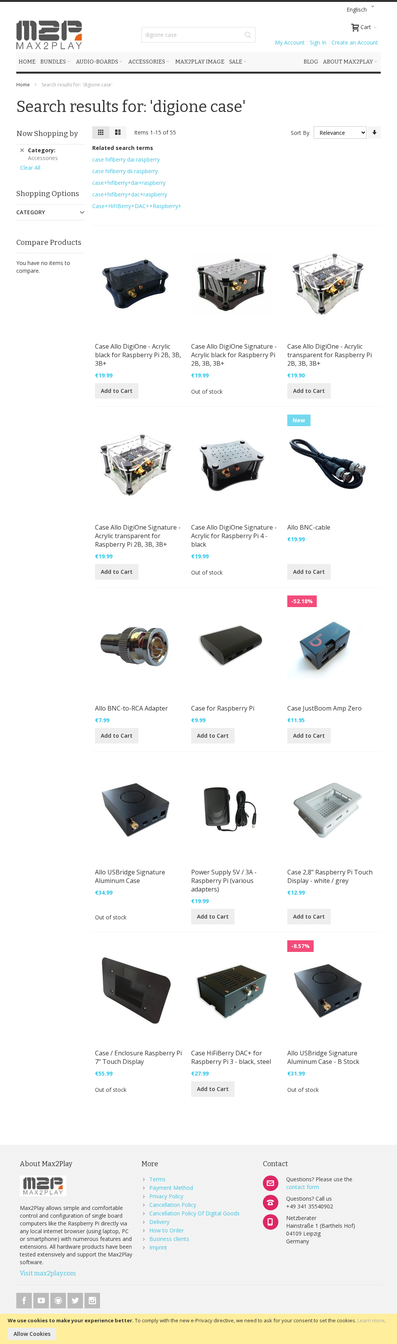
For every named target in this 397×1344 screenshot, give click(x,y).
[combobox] (198, 35)
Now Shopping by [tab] (47, 133)
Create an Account (354, 42)
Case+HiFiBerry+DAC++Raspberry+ (136, 206)
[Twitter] (76, 1299)
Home (23, 84)
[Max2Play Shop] (49, 35)
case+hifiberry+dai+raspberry (129, 182)
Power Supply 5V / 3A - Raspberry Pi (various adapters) (224, 880)
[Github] (58, 1299)
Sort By (300, 132)
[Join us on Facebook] (24, 1299)
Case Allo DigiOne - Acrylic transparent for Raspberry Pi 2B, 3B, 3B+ (329, 355)
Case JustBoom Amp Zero (324, 708)
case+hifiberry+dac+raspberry (129, 194)
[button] (362, 9)
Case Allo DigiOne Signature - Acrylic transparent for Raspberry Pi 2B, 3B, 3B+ (138, 536)
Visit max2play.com (48, 1273)
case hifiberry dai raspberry (126, 159)
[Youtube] (41, 1299)
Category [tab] (30, 212)
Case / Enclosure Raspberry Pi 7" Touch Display (138, 1057)
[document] (198, 1329)
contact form (302, 1187)
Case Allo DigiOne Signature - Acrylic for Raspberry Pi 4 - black (234, 536)
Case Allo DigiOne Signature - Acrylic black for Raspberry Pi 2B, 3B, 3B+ (234, 355)
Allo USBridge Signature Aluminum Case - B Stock (323, 1057)
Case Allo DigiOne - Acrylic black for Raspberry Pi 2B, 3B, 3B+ (138, 355)
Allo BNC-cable (308, 527)
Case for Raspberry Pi (222, 708)
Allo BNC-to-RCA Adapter (131, 708)
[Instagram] (92, 1299)
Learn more (371, 1320)
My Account (290, 42)
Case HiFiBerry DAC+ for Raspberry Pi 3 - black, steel (231, 1057)
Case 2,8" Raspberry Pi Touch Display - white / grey (330, 876)
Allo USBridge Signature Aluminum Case (130, 876)
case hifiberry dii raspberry (125, 171)
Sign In (318, 42)
